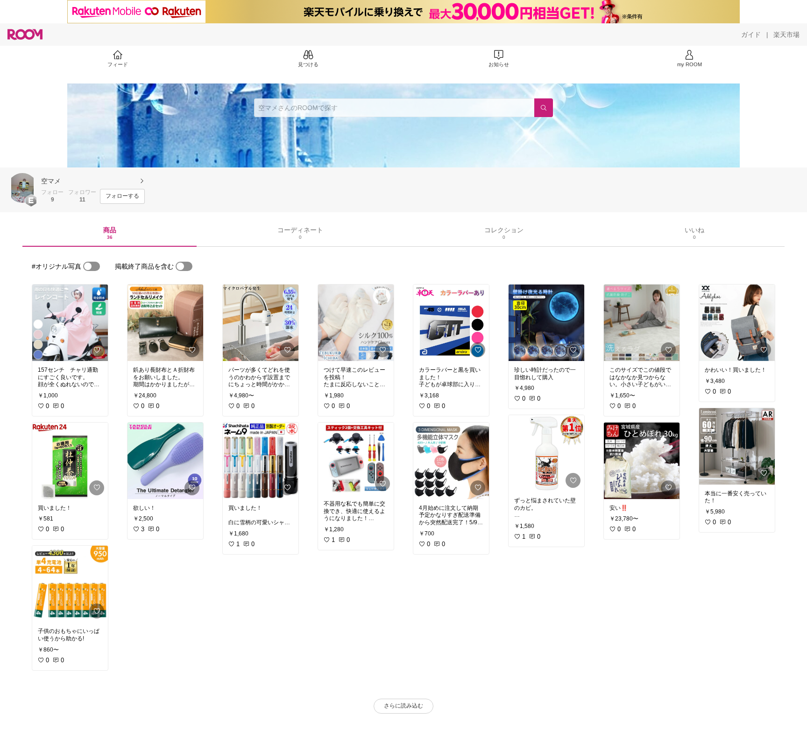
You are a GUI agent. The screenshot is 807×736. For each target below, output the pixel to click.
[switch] (91, 266)
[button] (22, 188)
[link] (70, 323)
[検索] (543, 107)
